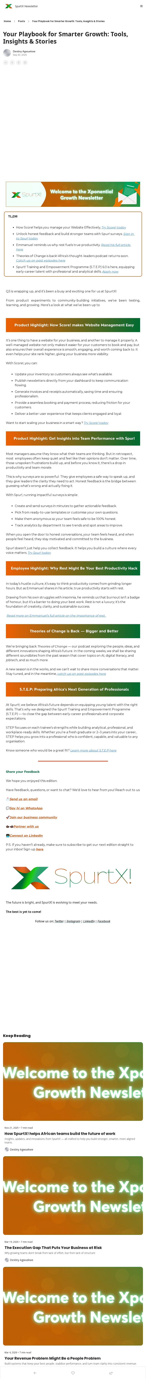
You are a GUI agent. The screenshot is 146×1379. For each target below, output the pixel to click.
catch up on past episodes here (81, 674)
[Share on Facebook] (5, 62)
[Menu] (141, 6)
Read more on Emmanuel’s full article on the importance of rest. (56, 615)
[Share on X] (12, 62)
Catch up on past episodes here (40, 260)
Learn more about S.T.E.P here (93, 750)
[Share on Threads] (18, 62)
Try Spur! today (39, 553)
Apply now (110, 271)
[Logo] (8, 6)
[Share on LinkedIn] (25, 62)
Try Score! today (114, 227)
